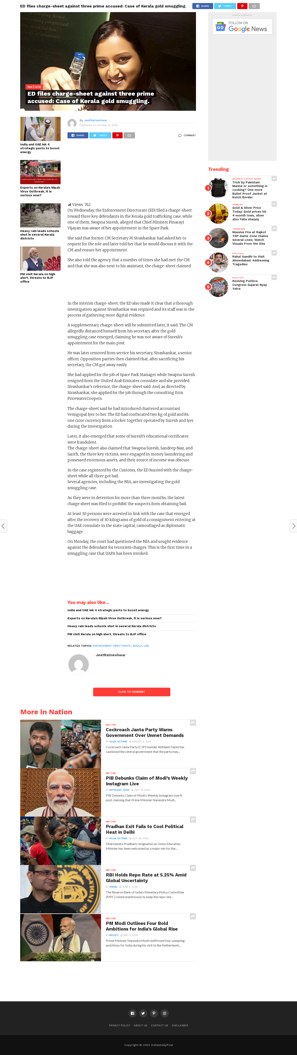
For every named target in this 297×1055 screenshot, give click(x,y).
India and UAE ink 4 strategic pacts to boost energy (40, 148)
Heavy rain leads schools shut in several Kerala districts (39, 234)
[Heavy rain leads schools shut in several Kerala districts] (40, 226)
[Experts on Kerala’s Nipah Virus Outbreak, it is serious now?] (40, 183)
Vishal (113, 887)
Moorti (114, 935)
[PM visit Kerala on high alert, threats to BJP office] (40, 269)
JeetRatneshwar (95, 120)
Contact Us (159, 1025)
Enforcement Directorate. (112, 645)
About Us (140, 1025)
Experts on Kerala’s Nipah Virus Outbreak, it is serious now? (40, 191)
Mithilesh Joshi (119, 790)
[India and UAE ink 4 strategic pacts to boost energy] (40, 140)
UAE (146, 645)
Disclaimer (180, 1025)
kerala (137, 645)
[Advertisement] (131, 172)
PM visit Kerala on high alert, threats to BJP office (37, 277)
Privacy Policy (119, 1025)
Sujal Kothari (118, 741)
